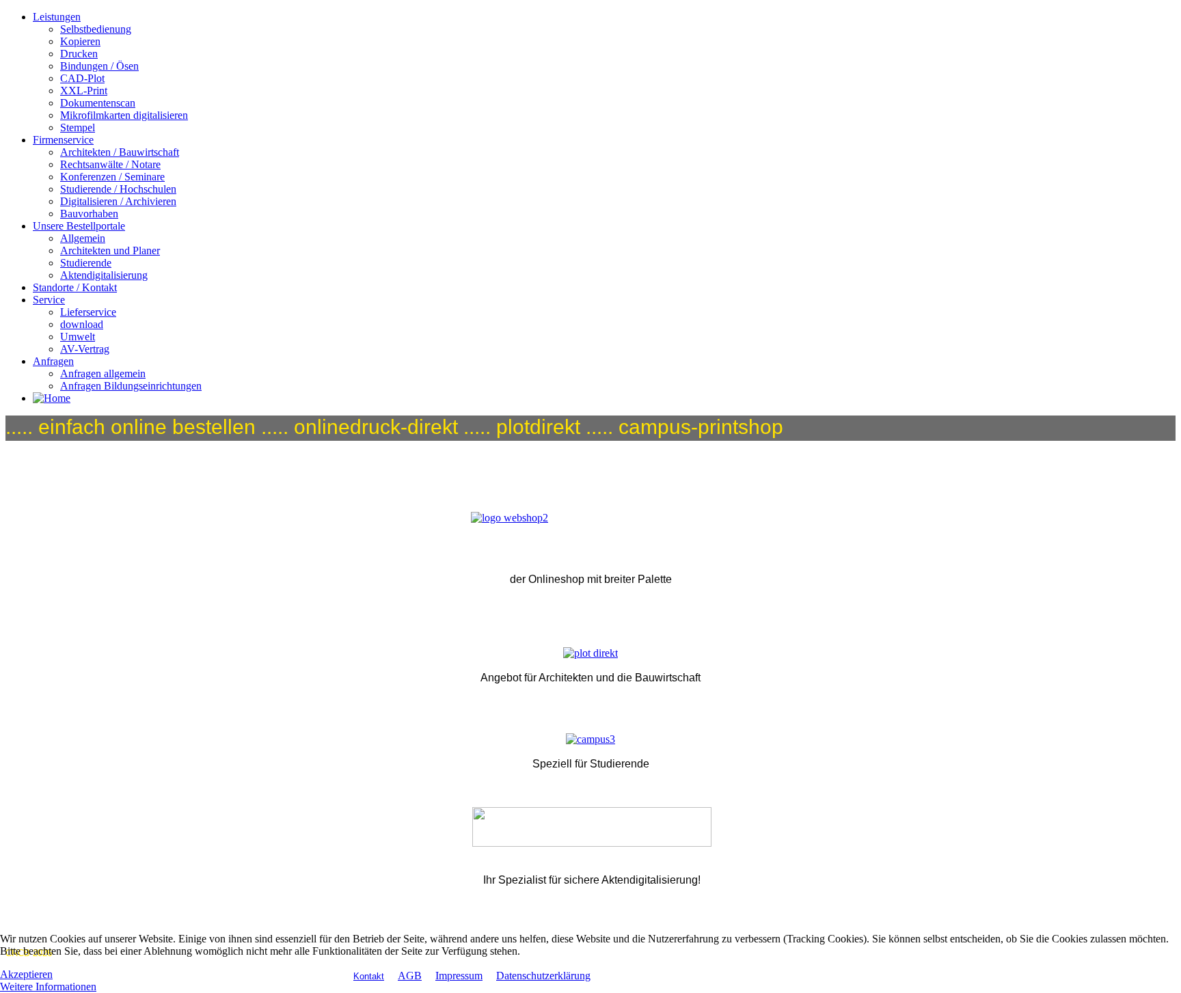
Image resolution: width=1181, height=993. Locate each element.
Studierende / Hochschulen (118, 189)
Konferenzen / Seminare (112, 176)
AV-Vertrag (84, 349)
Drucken (79, 53)
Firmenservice (63, 140)
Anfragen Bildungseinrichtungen (131, 386)
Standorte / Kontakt (75, 287)
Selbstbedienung (95, 29)
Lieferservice (88, 312)
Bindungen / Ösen (99, 66)
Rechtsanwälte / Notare (110, 164)
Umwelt (77, 336)
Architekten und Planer (110, 250)
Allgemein (82, 238)
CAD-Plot (82, 78)
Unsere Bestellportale (79, 226)
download (81, 324)
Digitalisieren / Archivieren (118, 201)
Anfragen (53, 361)
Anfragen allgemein (103, 373)
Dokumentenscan (97, 103)
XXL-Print (83, 90)
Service (49, 299)
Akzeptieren (26, 974)
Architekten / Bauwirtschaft (119, 152)
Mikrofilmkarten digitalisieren (124, 115)
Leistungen (57, 17)
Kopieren (80, 41)
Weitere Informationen (48, 986)
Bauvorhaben (89, 213)
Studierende (85, 263)
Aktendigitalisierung (104, 275)
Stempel (77, 127)
